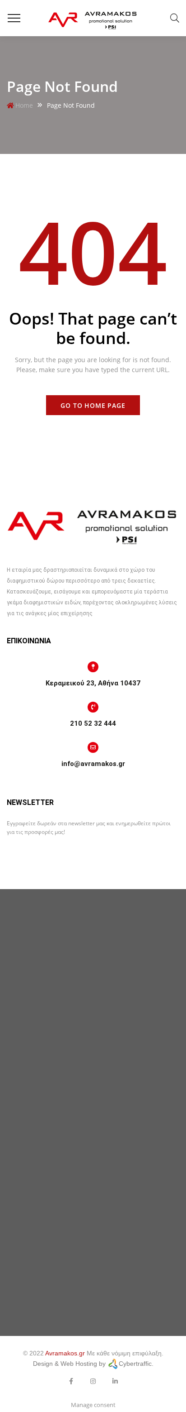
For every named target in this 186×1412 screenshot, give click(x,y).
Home (24, 105)
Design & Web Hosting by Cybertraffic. (93, 1363)
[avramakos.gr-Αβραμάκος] (93, 18)
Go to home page (93, 405)
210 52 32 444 (93, 723)
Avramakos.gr (65, 1353)
